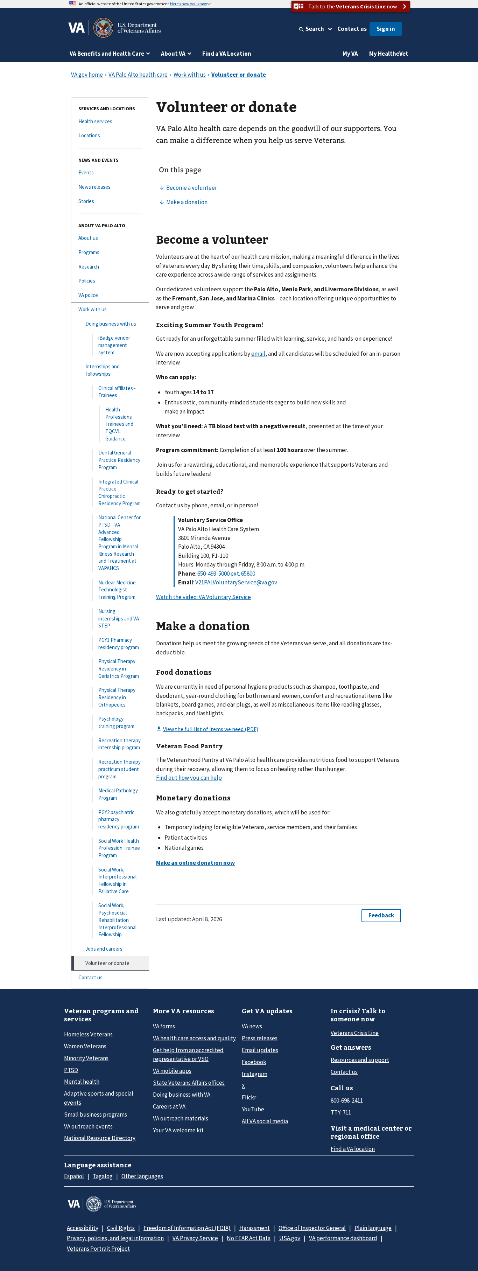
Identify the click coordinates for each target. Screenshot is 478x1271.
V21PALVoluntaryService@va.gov (236, 582)
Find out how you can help (189, 778)
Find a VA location (353, 1149)
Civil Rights (121, 1228)
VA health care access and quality (194, 1038)
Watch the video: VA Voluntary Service (203, 597)
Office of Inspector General (312, 1228)
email (258, 353)
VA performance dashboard (343, 1238)
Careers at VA (169, 1106)
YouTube (253, 1109)
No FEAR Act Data (248, 1238)
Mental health (81, 1081)
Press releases (259, 1038)
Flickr (249, 1097)
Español (74, 1176)
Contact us (352, 29)
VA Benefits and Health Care (107, 53)
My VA (350, 53)
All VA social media (265, 1121)
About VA (173, 53)
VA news (252, 1026)
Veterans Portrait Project (98, 1248)
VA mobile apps (172, 1071)
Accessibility (82, 1228)
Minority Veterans (86, 1058)
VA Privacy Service (195, 1238)
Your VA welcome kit (178, 1130)
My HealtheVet (388, 53)
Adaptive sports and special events (98, 1098)
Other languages (142, 1176)
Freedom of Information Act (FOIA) (187, 1228)
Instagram (254, 1074)
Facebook (254, 1062)
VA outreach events (88, 1126)
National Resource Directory (99, 1138)
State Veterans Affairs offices (189, 1082)
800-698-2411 (347, 1100)
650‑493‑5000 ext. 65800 (226, 573)
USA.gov (289, 1238)
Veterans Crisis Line (355, 1033)
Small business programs (95, 1114)
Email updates (260, 1050)
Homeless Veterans (88, 1034)
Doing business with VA (181, 1094)
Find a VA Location (226, 53)
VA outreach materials (180, 1118)
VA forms (164, 1026)
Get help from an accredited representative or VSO (188, 1054)
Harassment (254, 1228)
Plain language (373, 1228)
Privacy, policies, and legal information (115, 1238)
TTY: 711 (341, 1112)
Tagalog (103, 1176)
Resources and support (360, 1060)
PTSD (71, 1070)
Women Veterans (85, 1046)
